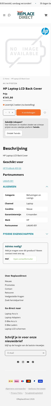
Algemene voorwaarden (16, 388)
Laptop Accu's (11, 313)
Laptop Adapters (13, 317)
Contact (8, 289)
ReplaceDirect (24, 399)
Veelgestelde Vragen (14, 296)
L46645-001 (8, 181)
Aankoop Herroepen (37, 388)
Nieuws (8, 281)
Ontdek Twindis (13, 133)
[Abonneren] (43, 353)
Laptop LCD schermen (15, 328)
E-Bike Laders (11, 325)
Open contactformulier (23, 259)
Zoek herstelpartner (14, 300)
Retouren (9, 292)
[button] (5, 15)
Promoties (10, 285)
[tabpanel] (25, 223)
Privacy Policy (17, 393)
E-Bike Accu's (11, 321)
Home (7, 79)
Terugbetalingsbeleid (34, 393)
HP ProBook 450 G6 (12, 168)
